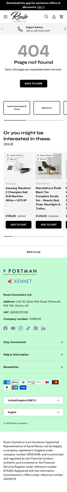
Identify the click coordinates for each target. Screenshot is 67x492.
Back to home (33, 83)
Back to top (33, 251)
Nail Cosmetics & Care (16, 107)
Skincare (47, 108)
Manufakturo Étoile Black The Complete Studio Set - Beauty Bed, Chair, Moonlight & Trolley (48, 198)
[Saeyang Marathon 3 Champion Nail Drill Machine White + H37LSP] (18, 166)
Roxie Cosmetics (19, 423)
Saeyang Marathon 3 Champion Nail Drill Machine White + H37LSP (18, 194)
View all (8, 144)
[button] (61, 16)
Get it (40, 7)
